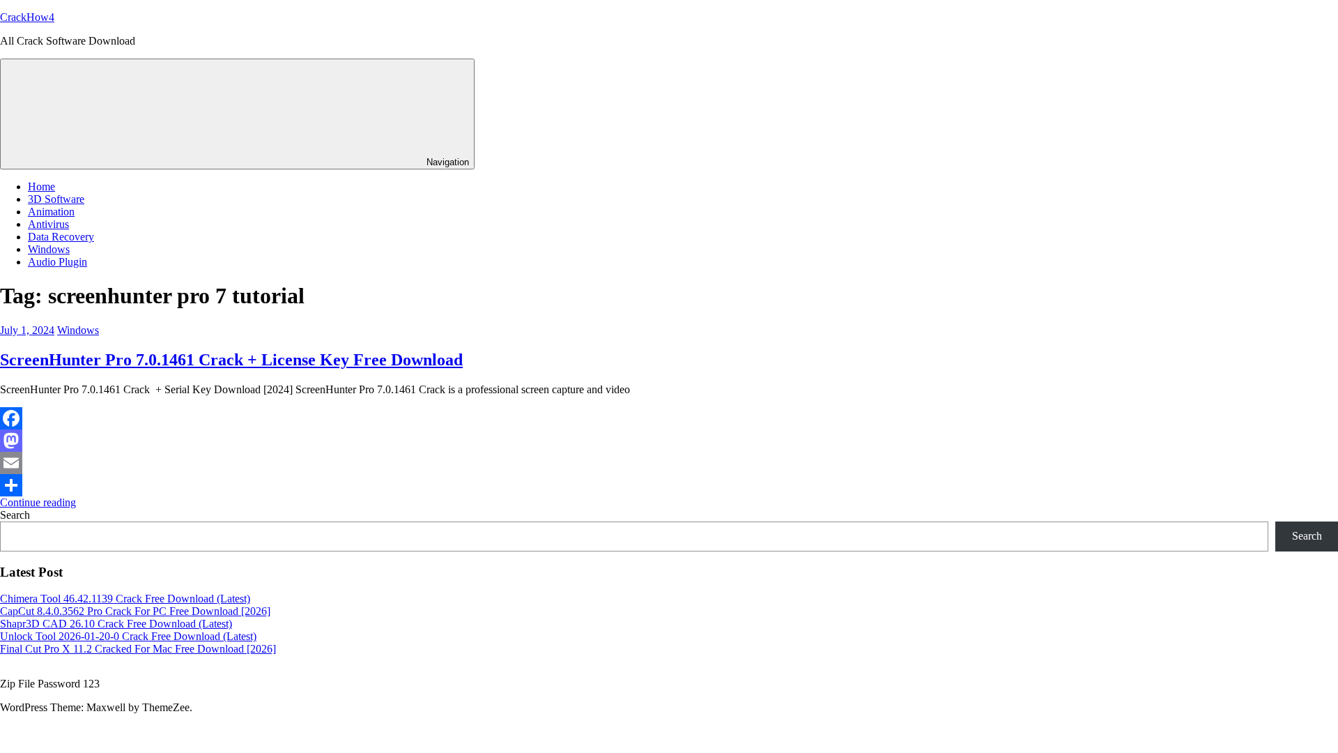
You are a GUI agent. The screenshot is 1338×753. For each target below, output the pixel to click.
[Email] (669, 463)
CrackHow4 (27, 17)
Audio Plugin (57, 262)
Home (41, 186)
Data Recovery (61, 237)
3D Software (56, 199)
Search (15, 515)
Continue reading (38, 502)
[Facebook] (669, 418)
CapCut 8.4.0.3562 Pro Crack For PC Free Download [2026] (135, 611)
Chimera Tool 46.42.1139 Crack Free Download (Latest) (125, 598)
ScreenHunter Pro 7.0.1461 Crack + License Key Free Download (231, 360)
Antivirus (48, 224)
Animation (51, 212)
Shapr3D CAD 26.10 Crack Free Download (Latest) (116, 624)
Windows (49, 249)
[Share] (669, 485)
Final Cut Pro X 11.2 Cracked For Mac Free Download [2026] (138, 649)
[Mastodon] (669, 440)
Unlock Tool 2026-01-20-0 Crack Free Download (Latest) (128, 636)
